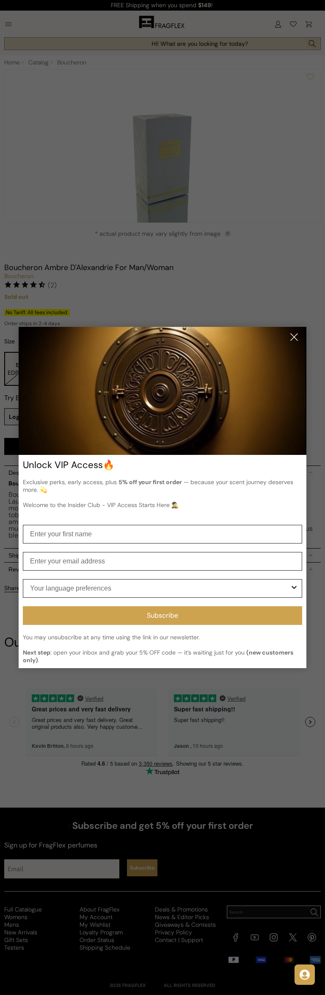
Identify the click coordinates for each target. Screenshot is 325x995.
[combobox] (160, 588)
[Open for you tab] (305, 974)
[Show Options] (294, 588)
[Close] (294, 337)
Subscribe (162, 615)
